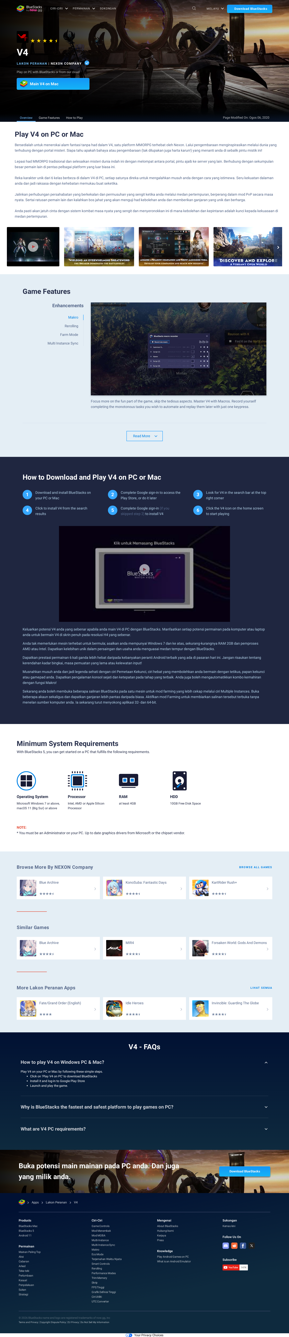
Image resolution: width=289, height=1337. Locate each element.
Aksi (21, 1256)
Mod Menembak (101, 1230)
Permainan (81, 8)
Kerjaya (161, 1235)
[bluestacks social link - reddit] (234, 1246)
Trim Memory (99, 1277)
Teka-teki (24, 1270)
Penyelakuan (26, 1285)
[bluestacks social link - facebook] (243, 1246)
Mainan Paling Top (30, 1252)
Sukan (22, 1289)
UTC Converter (100, 1301)
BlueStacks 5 (26, 1230)
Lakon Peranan (32, 63)
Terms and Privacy (28, 1322)
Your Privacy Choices (148, 1335)
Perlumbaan (26, 1275)
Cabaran (24, 1261)
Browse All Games (255, 867)
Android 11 (25, 1235)
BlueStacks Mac (28, 1226)
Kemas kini (229, 1226)
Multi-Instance (100, 1240)
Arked (22, 1266)
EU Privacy (73, 1322)
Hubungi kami (165, 1230)
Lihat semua (261, 987)
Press (160, 1240)
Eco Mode (97, 1254)
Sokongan (108, 8)
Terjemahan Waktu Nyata (107, 1259)
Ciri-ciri (56, 8)
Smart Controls (101, 1263)
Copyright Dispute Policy (53, 1322)
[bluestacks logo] (29, 8)
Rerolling (97, 1268)
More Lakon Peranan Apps (46, 988)
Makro (95, 1249)
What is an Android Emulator (174, 1261)
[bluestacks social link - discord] (226, 1246)
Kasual (23, 1280)
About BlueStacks (167, 1226)
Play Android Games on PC (173, 1256)
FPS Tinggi (98, 1287)
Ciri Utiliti (97, 1296)
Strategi (23, 1294)
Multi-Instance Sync (103, 1244)
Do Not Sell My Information (95, 1322)
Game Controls (100, 1226)
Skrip (95, 1282)
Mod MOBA (98, 1235)
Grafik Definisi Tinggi (104, 1292)
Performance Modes (104, 1273)
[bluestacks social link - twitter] (252, 1246)
